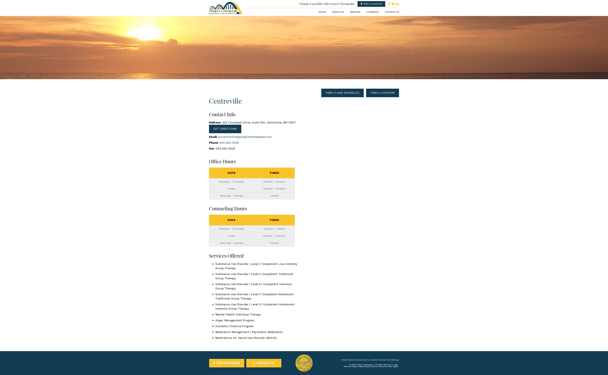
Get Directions (225, 129)
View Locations (372, 4)
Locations (373, 12)
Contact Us (392, 12)
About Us (338, 12)
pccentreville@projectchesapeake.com (245, 137)
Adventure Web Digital (388, 367)
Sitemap (395, 360)
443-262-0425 (229, 143)
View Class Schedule (342, 93)
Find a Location (382, 93)
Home (322, 12)
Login (395, 365)
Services (355, 12)
